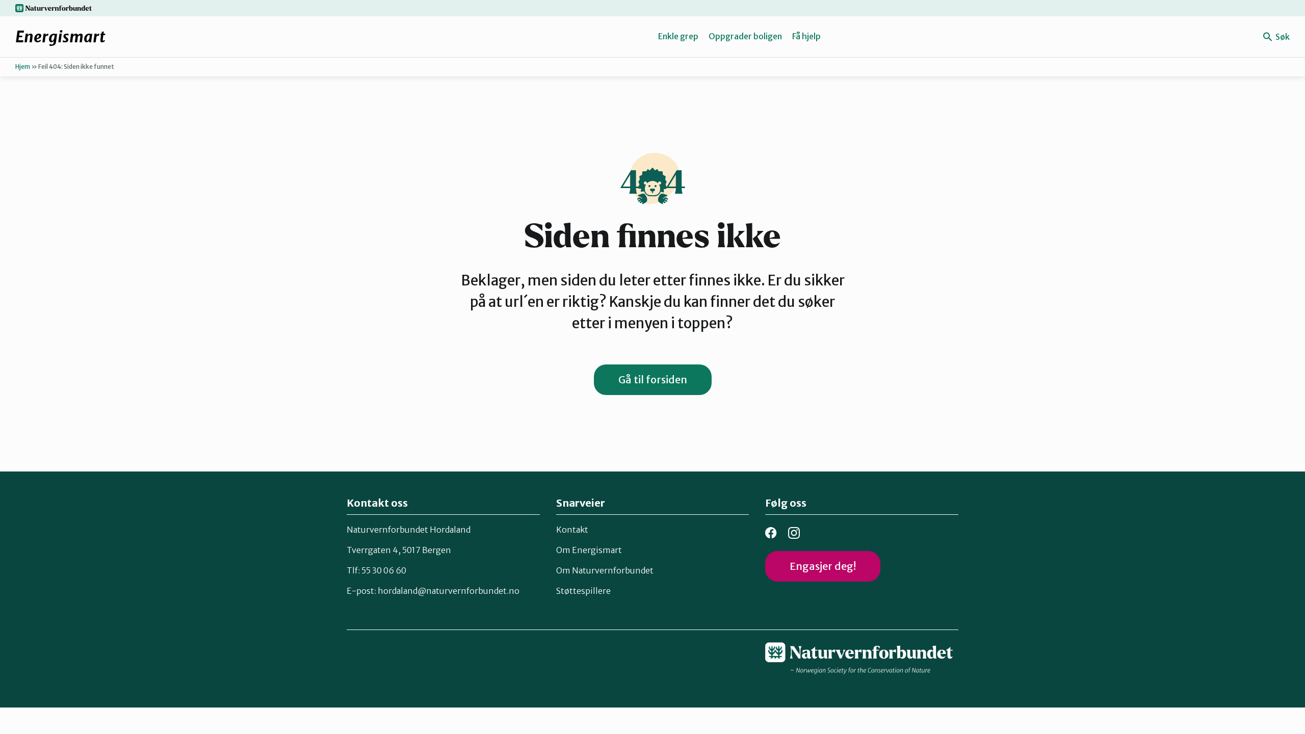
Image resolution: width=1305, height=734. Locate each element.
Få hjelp (806, 36)
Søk (1282, 37)
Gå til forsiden (652, 379)
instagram (794, 533)
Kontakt (572, 530)
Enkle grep (678, 36)
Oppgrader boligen (745, 36)
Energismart (60, 36)
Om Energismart (589, 550)
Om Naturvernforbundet (605, 570)
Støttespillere (583, 591)
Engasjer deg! (823, 566)
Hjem (22, 66)
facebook (771, 533)
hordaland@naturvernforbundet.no (448, 591)
